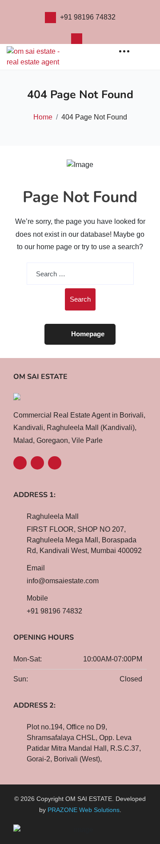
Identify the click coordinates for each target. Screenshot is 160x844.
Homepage (87, 334)
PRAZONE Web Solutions (84, 809)
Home (42, 117)
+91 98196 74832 (88, 17)
